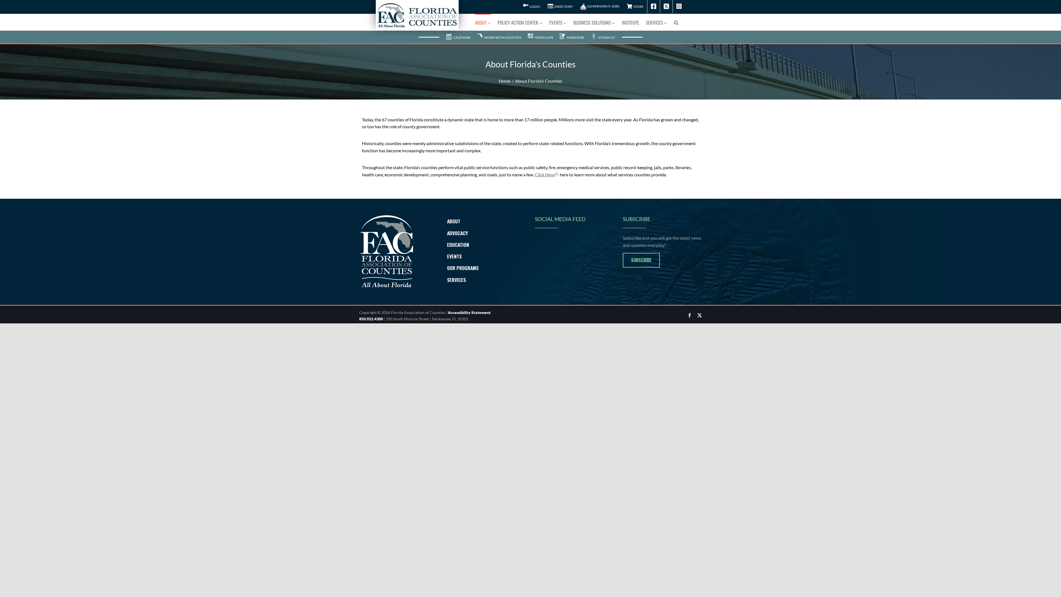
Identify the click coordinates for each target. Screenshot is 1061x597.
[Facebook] (689, 315)
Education (458, 244)
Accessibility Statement (469, 312)
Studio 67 (606, 37)
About (453, 221)
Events (454, 256)
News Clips (543, 37)
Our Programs (463, 267)
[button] (676, 22)
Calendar (462, 37)
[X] (699, 315)
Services (456, 279)
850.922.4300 (371, 318)
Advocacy (457, 233)
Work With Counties (502, 37)
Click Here (545, 174)
